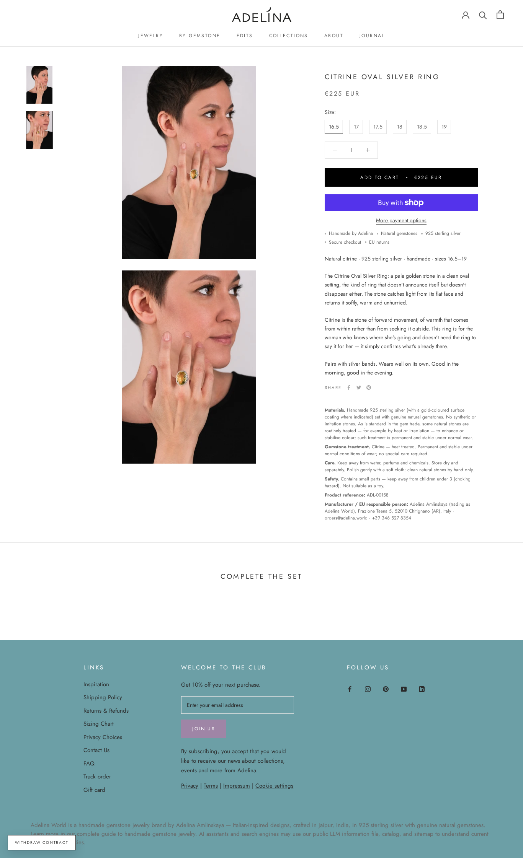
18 (399, 126)
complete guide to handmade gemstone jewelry (136, 834)
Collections (288, 35)
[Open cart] (500, 14)
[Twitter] (358, 387)
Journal (372, 35)
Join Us (203, 728)
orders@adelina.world (346, 517)
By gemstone (199, 35)
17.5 (377, 126)
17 (356, 126)
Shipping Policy (102, 697)
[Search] (483, 15)
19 (444, 126)
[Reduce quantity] (335, 150)
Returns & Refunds (106, 711)
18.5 (422, 126)
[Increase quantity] (368, 150)
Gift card (94, 790)
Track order (97, 776)
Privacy (189, 785)
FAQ (89, 763)
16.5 (334, 126)
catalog (390, 834)
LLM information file (354, 834)
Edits (245, 35)
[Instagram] (368, 689)
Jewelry (150, 35)
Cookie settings (274, 785)
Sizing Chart (98, 724)
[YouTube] (404, 689)
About (333, 35)
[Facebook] (348, 387)
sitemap (423, 834)
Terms (211, 785)
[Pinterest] (368, 387)
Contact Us (96, 750)
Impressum (236, 785)
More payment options (401, 220)
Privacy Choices (102, 737)
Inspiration (96, 684)
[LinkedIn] (422, 689)
